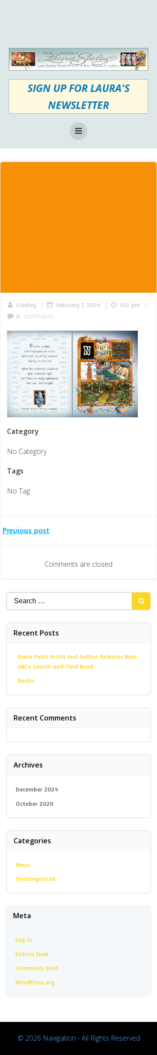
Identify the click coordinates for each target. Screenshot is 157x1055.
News (23, 864)
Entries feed (31, 953)
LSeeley (26, 304)
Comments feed (36, 967)
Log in (23, 939)
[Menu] (78, 131)
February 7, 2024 (77, 304)
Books (26, 680)
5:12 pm (129, 304)
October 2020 (34, 803)
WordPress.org (35, 982)
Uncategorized (35, 878)
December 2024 (37, 789)
